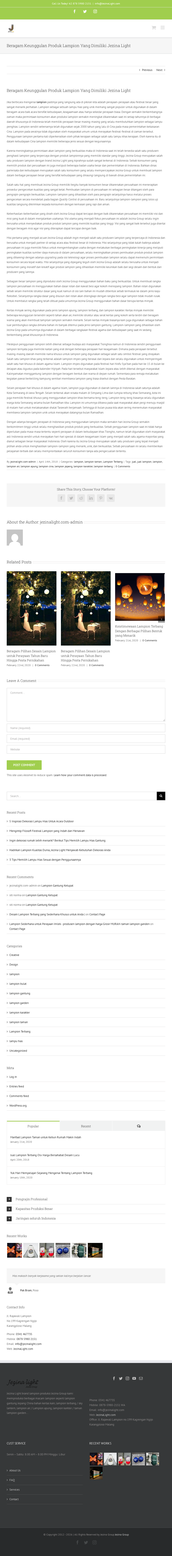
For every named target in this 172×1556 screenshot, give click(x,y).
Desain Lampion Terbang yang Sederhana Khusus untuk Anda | (47, 914)
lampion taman (93, 461)
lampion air (13, 466)
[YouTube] (134, 1378)
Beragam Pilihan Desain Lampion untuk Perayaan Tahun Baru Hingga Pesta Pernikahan (31, 655)
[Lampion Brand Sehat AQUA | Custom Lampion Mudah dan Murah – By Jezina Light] (63, 1250)
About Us (14, 1470)
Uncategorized (18, 1051)
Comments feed (19, 1096)
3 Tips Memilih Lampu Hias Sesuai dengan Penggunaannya (45, 860)
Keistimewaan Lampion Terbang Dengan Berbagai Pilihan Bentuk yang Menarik (139, 630)
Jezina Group (122, 1534)
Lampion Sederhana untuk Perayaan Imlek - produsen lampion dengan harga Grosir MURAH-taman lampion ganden (79, 924)
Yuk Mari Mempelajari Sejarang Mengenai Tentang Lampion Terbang (51, 1173)
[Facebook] (114, 1378)
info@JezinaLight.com (107, 3)
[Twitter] (121, 1378)
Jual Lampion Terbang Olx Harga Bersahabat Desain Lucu (45, 1155)
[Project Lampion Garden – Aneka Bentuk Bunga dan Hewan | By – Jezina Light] (14, 1250)
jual (134, 461)
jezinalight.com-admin (23, 461)
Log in (13, 1077)
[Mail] (141, 1378)
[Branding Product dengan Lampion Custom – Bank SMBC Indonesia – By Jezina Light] (79, 1250)
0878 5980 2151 (27, 1339)
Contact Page (97, 914)
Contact (14, 1499)
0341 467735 (24, 1334)
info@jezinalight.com (28, 1344)
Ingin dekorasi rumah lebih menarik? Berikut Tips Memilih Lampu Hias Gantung (57, 840)
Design (13, 964)
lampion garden (19, 1003)
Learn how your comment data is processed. (80, 775)
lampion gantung (19, 993)
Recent (86, 1126)
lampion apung (29, 466)
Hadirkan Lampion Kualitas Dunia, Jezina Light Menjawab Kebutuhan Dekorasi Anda (59, 850)
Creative (14, 955)
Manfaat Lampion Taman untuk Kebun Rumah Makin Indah (45, 1137)
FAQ (12, 1480)
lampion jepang (63, 466)
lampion (78, 461)
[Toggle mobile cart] (154, 27)
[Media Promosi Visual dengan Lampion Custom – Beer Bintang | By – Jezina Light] (46, 1250)
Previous (147, 70)
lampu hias (16, 1041)
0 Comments (123, 466)
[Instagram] (127, 1378)
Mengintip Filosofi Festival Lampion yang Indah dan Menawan (47, 831)
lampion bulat (17, 984)
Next (159, 70)
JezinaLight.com (23, 1349)
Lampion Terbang (113, 461)
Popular (33, 1126)
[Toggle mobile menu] (163, 27)
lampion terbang (103, 466)
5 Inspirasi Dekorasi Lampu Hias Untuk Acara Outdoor (41, 821)
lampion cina (46, 466)
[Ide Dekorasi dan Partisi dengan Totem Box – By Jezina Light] (95, 1250)
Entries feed (16, 1086)
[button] (86, 1199)
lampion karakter (83, 466)
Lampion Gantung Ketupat (57, 885)
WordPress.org (18, 1105)
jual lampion (144, 461)
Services (14, 1490)
